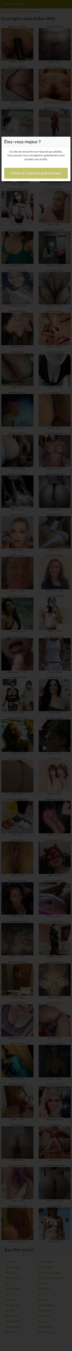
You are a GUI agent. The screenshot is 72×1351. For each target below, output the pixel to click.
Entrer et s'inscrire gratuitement (36, 173)
